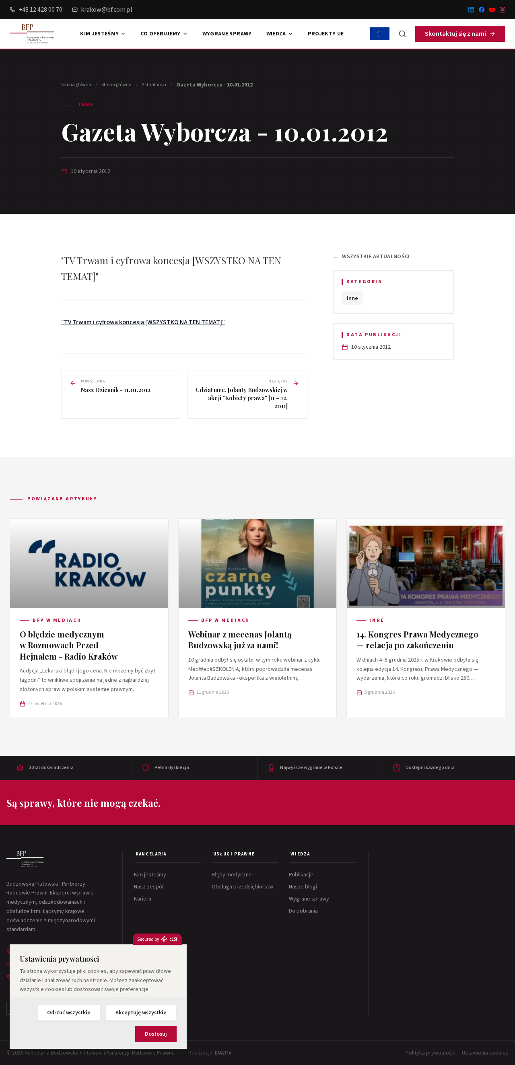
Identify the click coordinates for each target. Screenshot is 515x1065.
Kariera (143, 899)
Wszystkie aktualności (371, 257)
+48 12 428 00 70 (40, 9)
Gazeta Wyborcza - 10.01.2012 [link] (214, 85)
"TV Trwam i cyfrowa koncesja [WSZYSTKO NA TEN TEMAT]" (143, 322)
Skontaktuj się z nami (455, 33)
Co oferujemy (160, 34)
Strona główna (76, 85)
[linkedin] (471, 9)
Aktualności (154, 85)
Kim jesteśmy (99, 34)
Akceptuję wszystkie (141, 1013)
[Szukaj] (402, 34)
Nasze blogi (303, 887)
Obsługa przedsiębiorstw (243, 887)
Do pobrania (304, 911)
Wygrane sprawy (227, 34)
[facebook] (481, 9)
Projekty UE (326, 34)
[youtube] (492, 9)
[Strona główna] (24, 859)
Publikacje (301, 875)
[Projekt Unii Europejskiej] (379, 33)
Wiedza (276, 34)
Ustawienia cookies (485, 1053)
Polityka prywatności (430, 1053)
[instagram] (502, 9)
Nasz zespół (150, 887)
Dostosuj (156, 1034)
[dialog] (98, 996)
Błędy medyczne (232, 875)
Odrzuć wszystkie (69, 1013)
